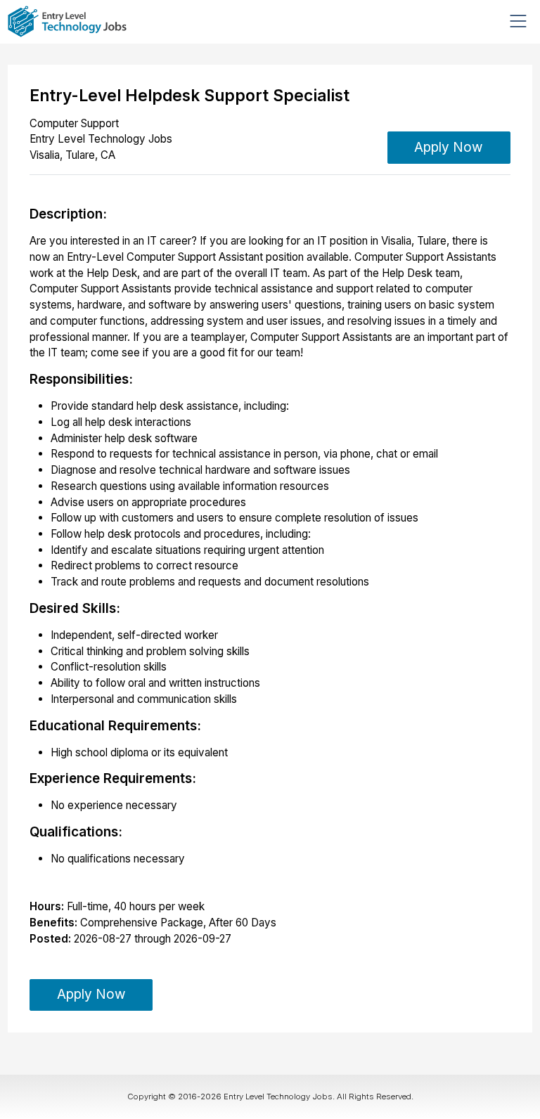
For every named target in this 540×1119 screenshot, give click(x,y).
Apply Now (448, 147)
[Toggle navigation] (518, 21)
